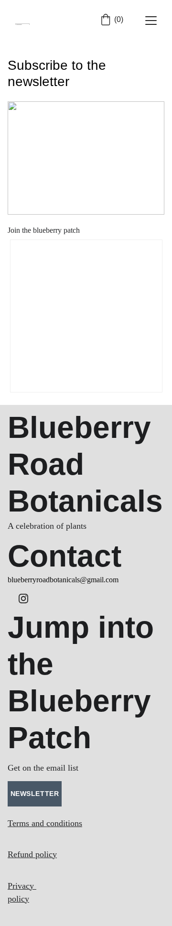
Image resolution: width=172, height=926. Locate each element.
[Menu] (151, 20)
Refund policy (32, 854)
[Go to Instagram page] (23, 598)
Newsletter (35, 793)
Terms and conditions (45, 823)
